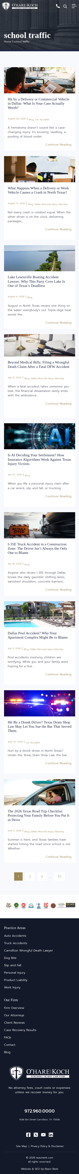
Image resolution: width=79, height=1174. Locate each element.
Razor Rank (51, 1169)
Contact (9, 1045)
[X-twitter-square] (35, 1134)
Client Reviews (14, 1023)
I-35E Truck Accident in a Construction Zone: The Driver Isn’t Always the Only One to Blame (37, 548)
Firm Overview (14, 1008)
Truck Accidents (15, 943)
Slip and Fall (12, 965)
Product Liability (15, 980)
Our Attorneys (14, 1015)
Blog (31, 119)
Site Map (21, 1146)
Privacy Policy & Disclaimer (47, 1146)
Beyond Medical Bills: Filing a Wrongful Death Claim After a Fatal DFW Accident (38, 364)
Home (7, 42)
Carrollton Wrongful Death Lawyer (28, 950)
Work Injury (12, 987)
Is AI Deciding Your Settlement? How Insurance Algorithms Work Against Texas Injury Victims (39, 459)
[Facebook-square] (28, 1134)
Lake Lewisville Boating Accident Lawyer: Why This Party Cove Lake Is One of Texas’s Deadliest (36, 281)
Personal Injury (14, 973)
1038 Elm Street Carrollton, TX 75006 (39, 1119)
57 (61, 875)
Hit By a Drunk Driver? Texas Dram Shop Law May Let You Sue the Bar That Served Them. (39, 726)
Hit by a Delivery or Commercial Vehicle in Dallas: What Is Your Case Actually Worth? (38, 103)
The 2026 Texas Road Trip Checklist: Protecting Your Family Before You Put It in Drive (38, 815)
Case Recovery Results (20, 1030)
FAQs (7, 1037)
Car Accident (42, 119)
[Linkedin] (51, 1134)
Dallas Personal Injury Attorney (51, 204)
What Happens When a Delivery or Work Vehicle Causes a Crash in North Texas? (38, 190)
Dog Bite (10, 958)
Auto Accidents (15, 936)
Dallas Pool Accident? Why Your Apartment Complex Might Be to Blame (38, 635)
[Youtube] (43, 1134)
